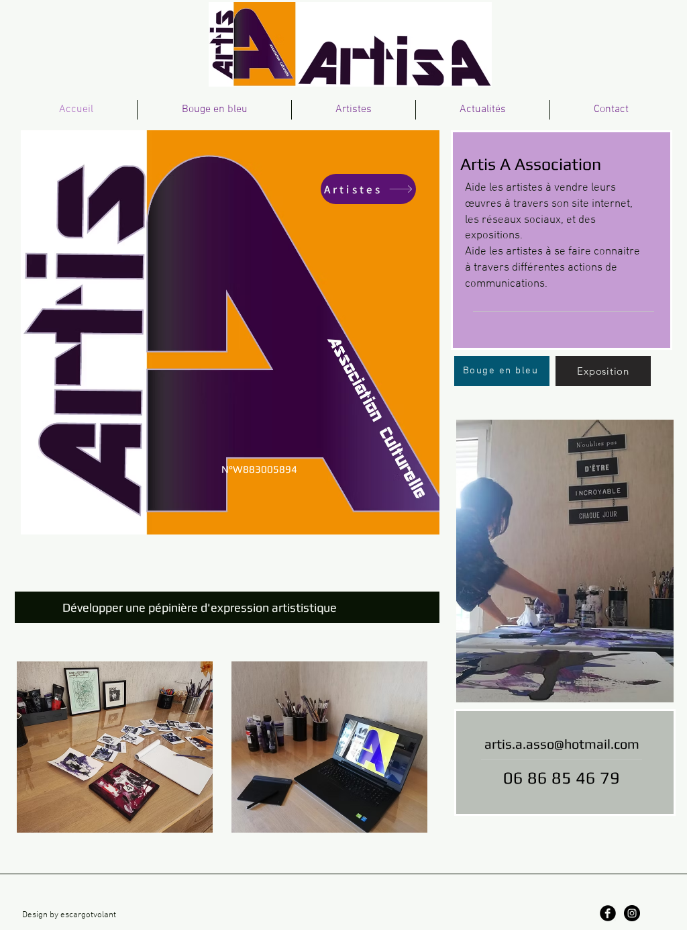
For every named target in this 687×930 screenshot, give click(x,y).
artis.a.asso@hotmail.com (561, 743)
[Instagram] (632, 913)
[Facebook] (608, 913)
